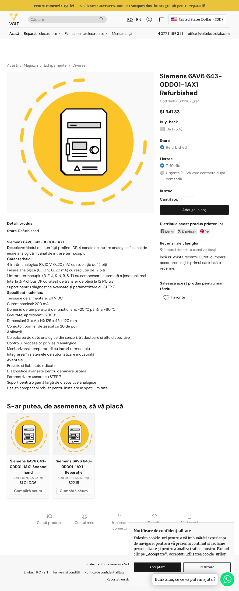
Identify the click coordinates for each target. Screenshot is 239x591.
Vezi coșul (189, 522)
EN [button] (138, 19)
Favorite (155, 522)
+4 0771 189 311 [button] (169, 33)
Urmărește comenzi (119, 525)
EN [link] (45, 572)
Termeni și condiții (66, 572)
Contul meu (84, 522)
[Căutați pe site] (101, 19)
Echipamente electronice (85, 33)
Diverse (79, 65)
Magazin (31, 65)
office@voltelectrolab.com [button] (209, 33)
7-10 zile (173, 165)
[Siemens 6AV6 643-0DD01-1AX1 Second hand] (28, 434)
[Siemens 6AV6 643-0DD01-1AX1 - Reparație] (74, 434)
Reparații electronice (41, 33)
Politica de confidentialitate (104, 572)
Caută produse (49, 522)
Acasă (14, 33)
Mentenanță (122, 33)
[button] (14, 19)
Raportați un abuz (119, 579)
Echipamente (55, 65)
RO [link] (38, 572)
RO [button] (130, 19)
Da (174, 129)
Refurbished (176, 147)
